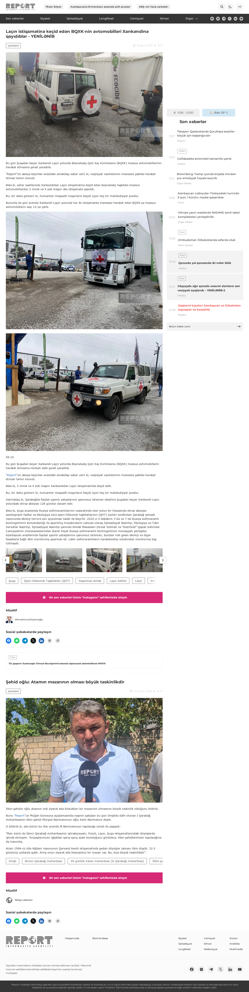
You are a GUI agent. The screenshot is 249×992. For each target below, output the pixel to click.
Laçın (138, 580)
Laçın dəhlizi (118, 580)
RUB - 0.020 (185, 112)
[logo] (20, 7)
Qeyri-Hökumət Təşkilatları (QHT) (47, 580)
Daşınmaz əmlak (90, 580)
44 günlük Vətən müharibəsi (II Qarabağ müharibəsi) (107, 861)
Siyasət (182, 938)
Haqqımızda (72, 938)
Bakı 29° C (221, 112)
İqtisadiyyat (185, 943)
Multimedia (236, 949)
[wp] (16, 640)
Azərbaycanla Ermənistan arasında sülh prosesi (100, 6)
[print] (49, 640)
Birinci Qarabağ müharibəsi (43, 861)
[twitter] (229, 18)
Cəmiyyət (209, 938)
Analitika (235, 943)
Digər (190, 18)
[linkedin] (235, 18)
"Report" (20, 815)
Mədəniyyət (210, 949)
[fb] (212, 18)
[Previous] (5, 560)
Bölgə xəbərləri (23, 899)
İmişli (12, 861)
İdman (208, 943)
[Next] (162, 560)
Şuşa (12, 580)
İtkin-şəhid (160, 861)
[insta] (218, 18)
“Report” (12, 475)
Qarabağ (13, 45)
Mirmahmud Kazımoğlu (29, 619)
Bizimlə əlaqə (100, 938)
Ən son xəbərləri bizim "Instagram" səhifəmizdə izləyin (88, 597)
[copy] (57, 640)
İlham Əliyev (54, 6)
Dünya (233, 938)
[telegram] (224, 18)
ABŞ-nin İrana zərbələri (153, 6)
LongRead (184, 949)
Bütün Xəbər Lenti (179, 326)
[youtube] (241, 18)
